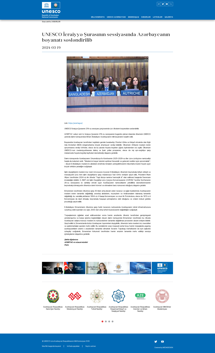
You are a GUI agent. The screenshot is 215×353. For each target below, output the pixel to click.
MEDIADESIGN (168, 347)
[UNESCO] (140, 268)
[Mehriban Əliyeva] (96, 268)
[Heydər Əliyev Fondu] (118, 268)
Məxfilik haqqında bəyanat (51, 346)
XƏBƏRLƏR (56, 22)
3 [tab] (109, 321)
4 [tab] (112, 321)
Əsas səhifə (46, 22)
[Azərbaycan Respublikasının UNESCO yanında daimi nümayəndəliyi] (162, 268)
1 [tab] (102, 321)
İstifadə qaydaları (73, 346)
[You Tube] (162, 342)
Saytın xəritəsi (90, 346)
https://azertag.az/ (75, 123)
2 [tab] (106, 321)
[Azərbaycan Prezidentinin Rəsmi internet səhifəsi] (74, 268)
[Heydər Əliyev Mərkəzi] (52, 268)
